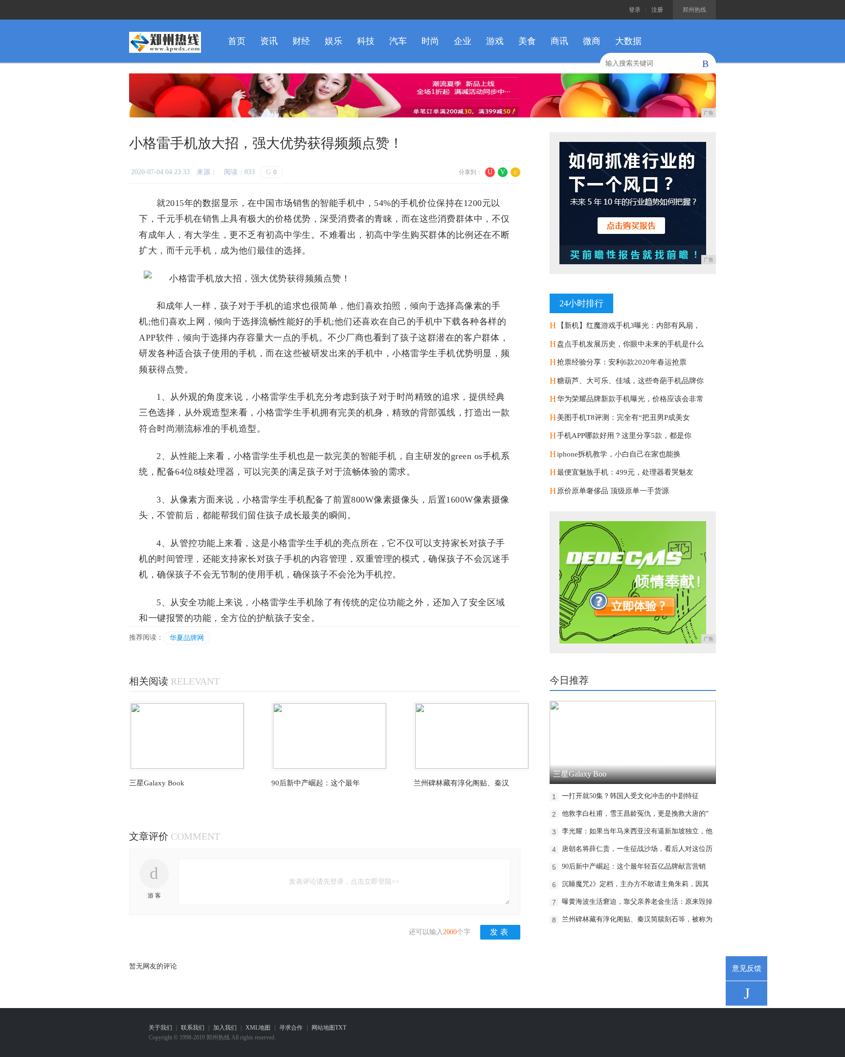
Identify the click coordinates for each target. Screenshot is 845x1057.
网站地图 (323, 1027)
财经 (301, 41)
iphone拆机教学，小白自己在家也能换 (619, 454)
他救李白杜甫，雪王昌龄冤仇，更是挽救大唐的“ (635, 813)
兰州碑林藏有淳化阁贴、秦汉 (461, 783)
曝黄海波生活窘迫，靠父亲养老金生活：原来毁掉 (637, 901)
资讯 (269, 41)
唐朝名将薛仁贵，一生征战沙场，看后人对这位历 (637, 848)
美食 (527, 41)
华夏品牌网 (187, 638)
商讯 (559, 41)
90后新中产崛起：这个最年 (315, 783)
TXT (340, 1027)
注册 (657, 9)
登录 (635, 9)
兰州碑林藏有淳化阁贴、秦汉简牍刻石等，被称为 (637, 919)
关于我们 (160, 1027)
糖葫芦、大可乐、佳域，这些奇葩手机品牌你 (630, 381)
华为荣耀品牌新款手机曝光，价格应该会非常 (630, 399)
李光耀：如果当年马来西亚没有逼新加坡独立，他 (637, 831)
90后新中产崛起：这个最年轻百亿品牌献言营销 (634, 866)
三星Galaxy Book (156, 783)
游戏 (495, 41)
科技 (366, 41)
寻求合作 (291, 1027)
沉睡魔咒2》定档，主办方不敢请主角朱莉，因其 (635, 884)
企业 (462, 41)
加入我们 (225, 1027)
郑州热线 (694, 9)
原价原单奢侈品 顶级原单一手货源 (613, 491)
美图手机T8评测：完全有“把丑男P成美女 (623, 417)
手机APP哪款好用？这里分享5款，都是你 (624, 435)
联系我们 (192, 1027)
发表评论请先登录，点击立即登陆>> (344, 881)
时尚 (430, 41)
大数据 (628, 41)
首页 (236, 41)
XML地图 (257, 1027)
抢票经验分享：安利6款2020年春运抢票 (622, 362)
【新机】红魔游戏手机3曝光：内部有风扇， (628, 325)
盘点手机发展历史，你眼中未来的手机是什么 (630, 344)
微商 (591, 41)
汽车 (398, 41)
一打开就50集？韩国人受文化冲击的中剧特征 (630, 796)
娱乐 (333, 41)
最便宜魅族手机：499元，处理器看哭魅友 (625, 472)
